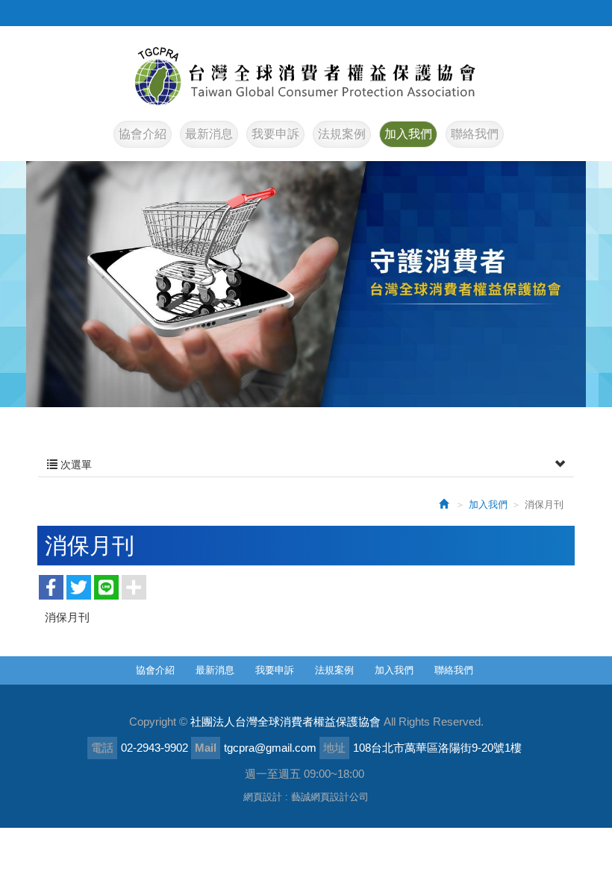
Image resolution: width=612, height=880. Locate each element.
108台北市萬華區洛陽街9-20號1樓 (437, 747)
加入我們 (488, 504)
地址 (334, 747)
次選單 (74, 465)
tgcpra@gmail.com (270, 747)
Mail (205, 747)
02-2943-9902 (154, 747)
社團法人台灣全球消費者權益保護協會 (306, 76)
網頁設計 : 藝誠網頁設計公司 (306, 796)
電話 (102, 747)
